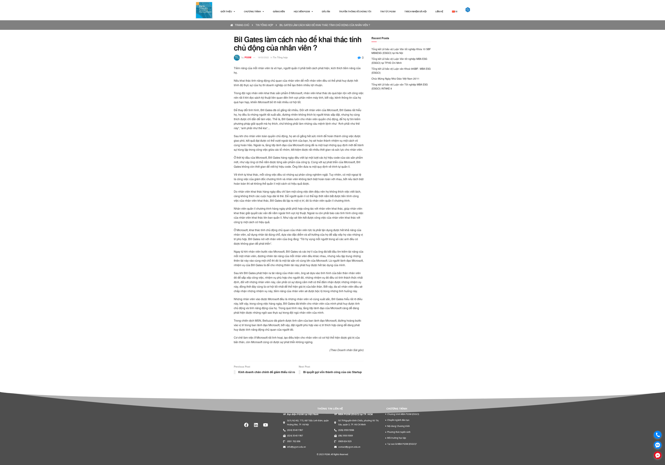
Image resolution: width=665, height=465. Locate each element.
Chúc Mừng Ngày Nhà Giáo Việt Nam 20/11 (395, 78)
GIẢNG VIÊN (279, 11)
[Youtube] (265, 424)
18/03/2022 (263, 57)
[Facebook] (246, 424)
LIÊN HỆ (439, 11)
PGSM (248, 57)
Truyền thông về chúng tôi (355, 11)
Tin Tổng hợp (280, 57)
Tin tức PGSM (388, 11)
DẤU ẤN (326, 11)
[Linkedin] (256, 424)
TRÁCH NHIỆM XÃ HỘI (415, 11)
